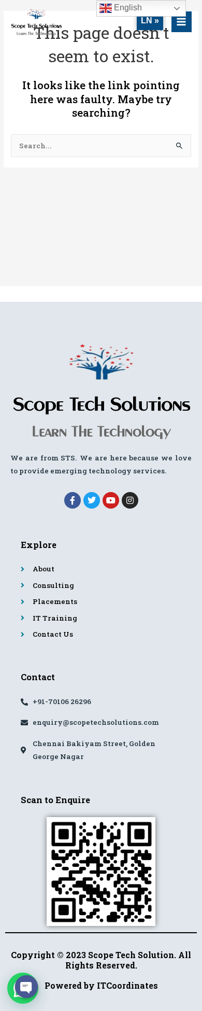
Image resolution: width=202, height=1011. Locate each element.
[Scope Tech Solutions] (36, 22)
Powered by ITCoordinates (101, 985)
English (127, 7)
